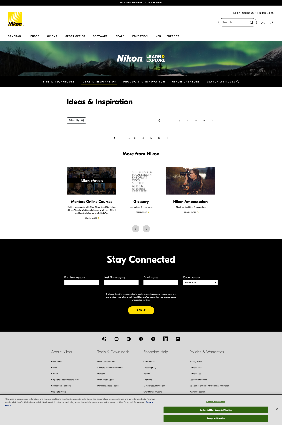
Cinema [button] (52, 36)
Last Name (114, 277)
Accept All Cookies (216, 418)
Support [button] (172, 36)
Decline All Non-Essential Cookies (216, 410)
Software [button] (100, 36)
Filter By (74, 120)
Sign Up (145, 310)
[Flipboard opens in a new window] (177, 338)
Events (54, 368)
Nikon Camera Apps (106, 361)
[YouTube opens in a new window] (116, 338)
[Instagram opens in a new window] (128, 338)
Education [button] (140, 36)
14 (187, 120)
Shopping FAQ (149, 368)
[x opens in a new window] (153, 338)
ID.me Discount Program (154, 386)
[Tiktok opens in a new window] (104, 338)
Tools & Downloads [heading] (113, 352)
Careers (54, 374)
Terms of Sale (196, 368)
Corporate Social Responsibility (64, 380)
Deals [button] (120, 36)
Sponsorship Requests (61, 386)
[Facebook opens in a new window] (141, 338)
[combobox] (238, 22)
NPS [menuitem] (158, 36)
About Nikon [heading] (61, 352)
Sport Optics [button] (75, 36)
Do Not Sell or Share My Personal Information (209, 386)
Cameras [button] (14, 36)
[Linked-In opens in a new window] (165, 339)
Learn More (91, 218)
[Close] (276, 409)
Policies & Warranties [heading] (207, 352)
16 (204, 120)
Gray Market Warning (152, 392)
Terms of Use (195, 374)
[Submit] (251, 22)
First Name (74, 277)
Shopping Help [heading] (155, 352)
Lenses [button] (34, 36)
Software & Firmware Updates (110, 368)
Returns (146, 374)
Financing (147, 380)
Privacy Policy (196, 361)
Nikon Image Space (106, 380)
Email (150, 277)
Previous (135, 228)
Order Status (149, 361)
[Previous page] (159, 120)
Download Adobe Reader (108, 386)
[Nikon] (16, 16)
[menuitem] (18, 35)
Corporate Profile (58, 392)
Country (191, 277)
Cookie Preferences (198, 380)
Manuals (101, 374)
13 (179, 120)
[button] (21, 3)
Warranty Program (198, 392)
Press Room (56, 361)
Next (146, 228)
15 (195, 120)
